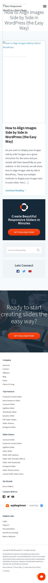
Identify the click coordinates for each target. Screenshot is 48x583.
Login (5, 521)
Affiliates (6, 373)
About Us (6, 365)
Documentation (9, 529)
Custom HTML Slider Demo (13, 474)
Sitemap (7, 571)
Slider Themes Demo (11, 470)
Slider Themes (8, 423)
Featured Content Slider (12, 397)
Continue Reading (14, 190)
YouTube (30, 271)
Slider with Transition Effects (14, 459)
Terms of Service (7, 567)
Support (6, 525)
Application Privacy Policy (33, 567)
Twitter (24, 271)
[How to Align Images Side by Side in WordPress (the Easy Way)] (24, 122)
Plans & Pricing (8, 384)
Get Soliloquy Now (24, 335)
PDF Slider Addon (9, 419)
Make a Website (9, 536)
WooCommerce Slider (11, 400)
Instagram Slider (9, 427)
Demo (5, 380)
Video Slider (7, 451)
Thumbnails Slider (10, 412)
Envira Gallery (8, 486)
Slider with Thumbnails (11, 462)
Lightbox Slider (9, 408)
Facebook (18, 271)
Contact (6, 369)
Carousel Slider (9, 404)
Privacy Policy (18, 567)
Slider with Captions (11, 455)
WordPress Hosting (10, 532)
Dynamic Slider (8, 416)
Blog (4, 376)
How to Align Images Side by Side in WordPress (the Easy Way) (20, 135)
